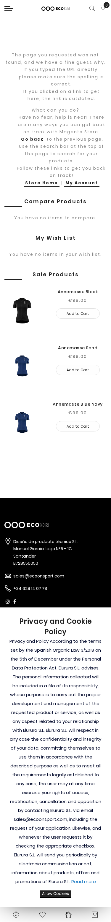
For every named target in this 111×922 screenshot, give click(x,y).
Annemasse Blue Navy (78, 404)
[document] (55, 757)
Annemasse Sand (77, 348)
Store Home (41, 183)
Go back (32, 139)
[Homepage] (69, 914)
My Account (81, 183)
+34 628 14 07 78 (30, 588)
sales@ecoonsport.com (38, 576)
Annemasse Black (78, 292)
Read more (83, 881)
